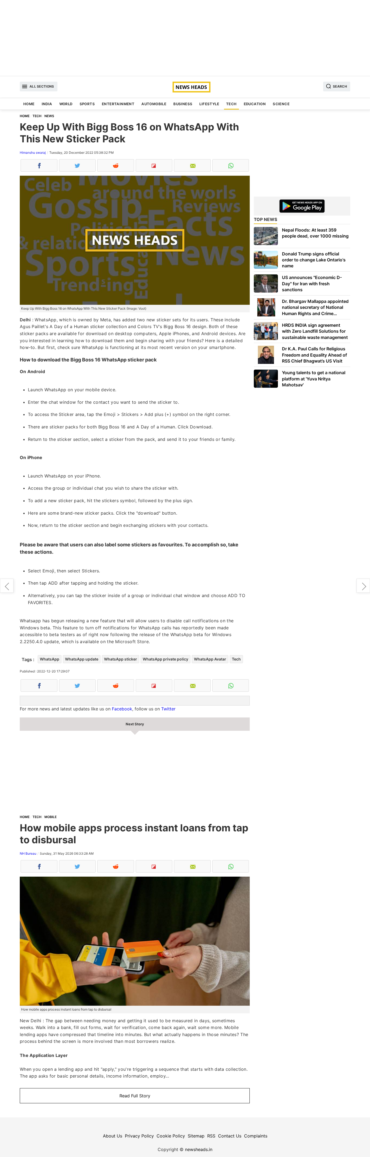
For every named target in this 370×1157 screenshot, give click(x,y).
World (66, 104)
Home (29, 104)
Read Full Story (134, 1095)
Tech (231, 104)
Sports (87, 104)
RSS (211, 1136)
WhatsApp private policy (165, 659)
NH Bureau (28, 853)
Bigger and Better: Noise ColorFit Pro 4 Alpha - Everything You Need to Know (363, 586)
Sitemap (196, 1136)
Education (255, 104)
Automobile (153, 104)
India (47, 104)
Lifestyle (209, 104)
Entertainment (118, 104)
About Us (112, 1136)
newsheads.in (198, 1149)
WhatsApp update (81, 659)
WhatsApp (49, 659)
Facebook (122, 708)
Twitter (168, 708)
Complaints (255, 1136)
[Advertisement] (185, 38)
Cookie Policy (171, 1136)
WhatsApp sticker (120, 659)
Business (182, 104)
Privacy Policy (139, 1136)
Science (281, 104)
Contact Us (229, 1136)
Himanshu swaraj (33, 152)
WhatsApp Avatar (210, 659)
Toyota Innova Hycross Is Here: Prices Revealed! (7, 586)
